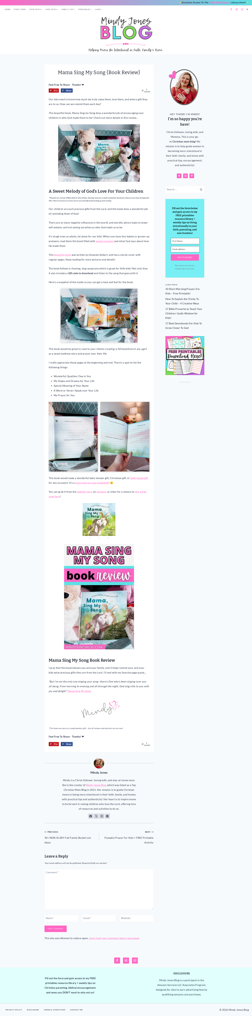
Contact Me (76, 1010)
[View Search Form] (247, 9)
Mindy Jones (99, 772)
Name (50, 918)
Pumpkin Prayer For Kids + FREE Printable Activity (128, 837)
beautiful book (62, 254)
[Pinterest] (236, 9)
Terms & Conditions (54, 1010)
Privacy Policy (14, 1010)
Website (125, 918)
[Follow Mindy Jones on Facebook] (90, 816)
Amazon (101, 491)
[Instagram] (242, 9)
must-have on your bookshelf (92, 482)
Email (87, 918)
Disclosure (33, 1010)
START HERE (20, 9)
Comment (52, 872)
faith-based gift (139, 478)
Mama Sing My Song (79, 691)
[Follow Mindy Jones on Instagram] (101, 816)
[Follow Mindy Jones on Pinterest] (107, 816)
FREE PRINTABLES (219, 2)
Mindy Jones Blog (96, 785)
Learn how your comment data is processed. (114, 938)
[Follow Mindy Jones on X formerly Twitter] (96, 816)
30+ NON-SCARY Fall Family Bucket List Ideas (67, 837)
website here (84, 491)
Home (7, 9)
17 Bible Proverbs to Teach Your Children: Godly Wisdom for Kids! (183, 313)
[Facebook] (231, 9)
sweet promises (105, 241)
